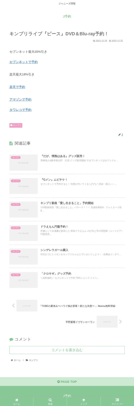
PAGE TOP (68, 381)
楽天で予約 (17, 87)
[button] (124, 325)
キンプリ (16, 125)
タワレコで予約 (20, 110)
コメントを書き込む (67, 350)
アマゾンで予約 (20, 99)
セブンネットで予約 (23, 62)
